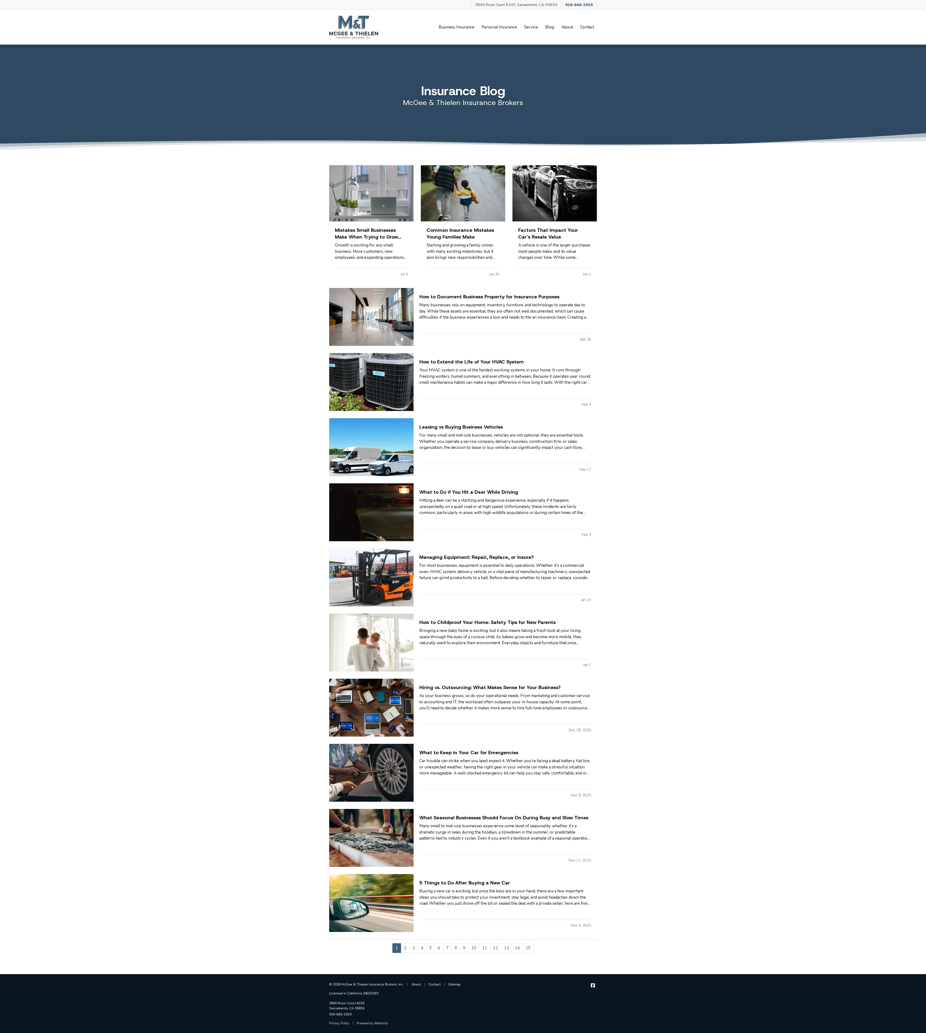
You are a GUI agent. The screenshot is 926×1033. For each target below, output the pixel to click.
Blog (551, 27)
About (567, 27)
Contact (587, 27)
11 (484, 948)
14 (517, 948)
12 (495, 948)
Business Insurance (456, 27)
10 (473, 948)
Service (531, 27)
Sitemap (454, 984)
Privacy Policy (339, 1023)
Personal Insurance (499, 27)
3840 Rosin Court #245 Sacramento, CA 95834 (347, 1006)
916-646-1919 (340, 1014)
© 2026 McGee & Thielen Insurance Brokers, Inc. (366, 984)
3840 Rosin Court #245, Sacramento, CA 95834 (516, 4)
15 (528, 948)
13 (506, 948)
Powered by (372, 1023)
